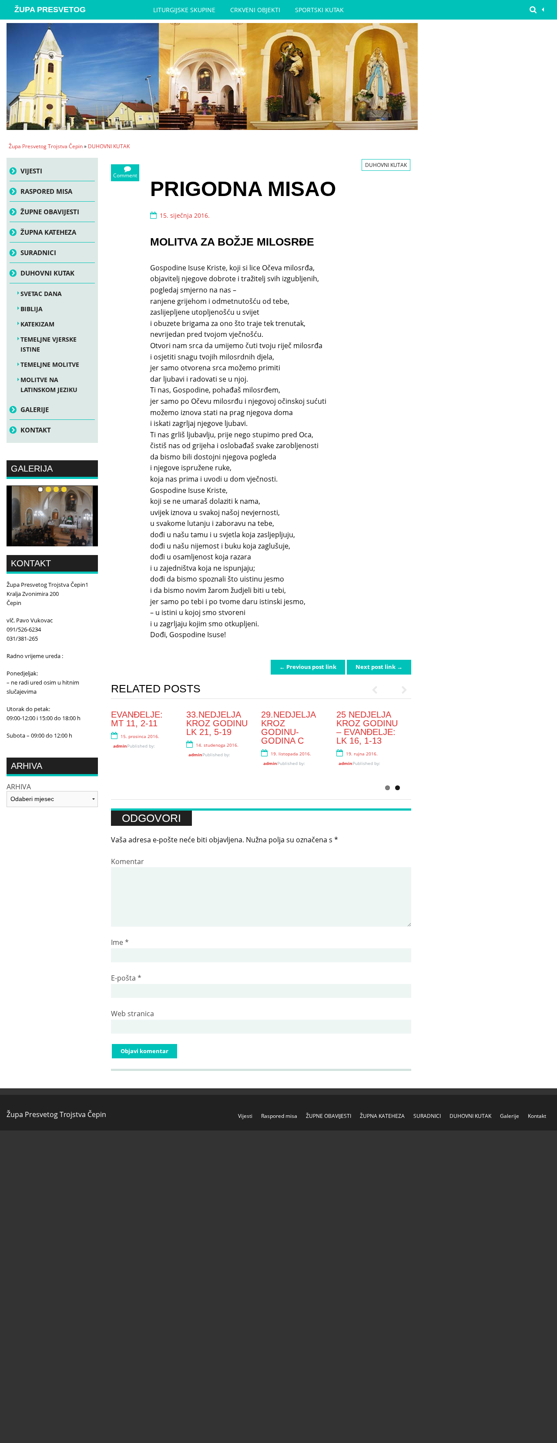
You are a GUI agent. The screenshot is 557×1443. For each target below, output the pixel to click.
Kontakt (35, 430)
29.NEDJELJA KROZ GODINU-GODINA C (288, 727)
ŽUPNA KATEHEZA (48, 232)
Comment (125, 175)
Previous (378, 689)
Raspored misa (46, 191)
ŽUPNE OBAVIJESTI (49, 211)
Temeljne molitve (49, 364)
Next (400, 689)
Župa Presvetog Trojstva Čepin (50, 12)
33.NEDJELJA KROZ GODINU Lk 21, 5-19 (217, 723)
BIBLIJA (31, 309)
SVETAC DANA (41, 293)
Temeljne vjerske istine (48, 344)
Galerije (34, 409)
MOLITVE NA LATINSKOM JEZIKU (48, 385)
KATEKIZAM (37, 324)
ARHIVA (19, 787)
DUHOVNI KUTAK (109, 146)
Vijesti (31, 170)
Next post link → (379, 667)
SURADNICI (38, 252)
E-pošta (126, 978)
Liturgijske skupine (184, 10)
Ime (120, 942)
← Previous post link (307, 667)
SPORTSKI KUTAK (319, 10)
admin (120, 746)
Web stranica (132, 1013)
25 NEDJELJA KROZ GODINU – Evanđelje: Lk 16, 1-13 (367, 727)
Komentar (127, 861)
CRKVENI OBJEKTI (255, 10)
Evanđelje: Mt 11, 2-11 (137, 719)
